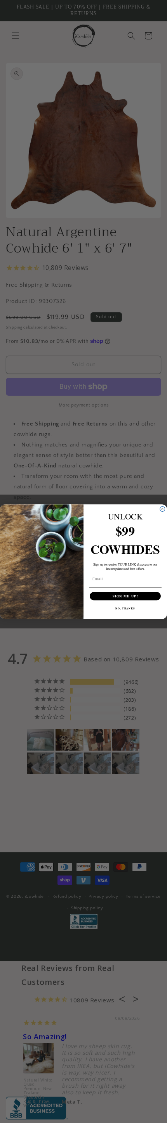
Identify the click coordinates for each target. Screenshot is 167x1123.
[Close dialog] (162, 508)
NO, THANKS (125, 608)
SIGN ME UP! (125, 596)
